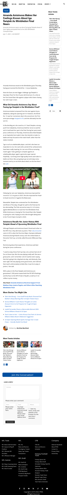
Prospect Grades (23, 475)
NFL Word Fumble (7, 468)
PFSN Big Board (22, 471)
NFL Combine (22, 467)
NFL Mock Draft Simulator (9, 444)
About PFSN (55, 447)
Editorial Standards (57, 444)
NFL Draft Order (22, 469)
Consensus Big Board (24, 473)
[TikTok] (37, 488)
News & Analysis (23, 464)
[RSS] (33, 488)
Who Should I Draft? (40, 479)
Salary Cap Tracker (23, 451)
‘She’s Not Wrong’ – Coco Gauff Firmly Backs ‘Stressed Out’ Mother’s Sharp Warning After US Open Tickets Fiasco (8, 355)
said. (7, 164)
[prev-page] (4, 364)
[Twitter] (42, 488)
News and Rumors (23, 447)
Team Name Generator (41, 481)
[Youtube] (47, 488)
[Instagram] (24, 488)
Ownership (55, 453)
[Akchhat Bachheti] (6, 328)
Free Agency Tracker (24, 449)
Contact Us (55, 449)
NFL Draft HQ (22, 462)
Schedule (37, 449)
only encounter (37, 231)
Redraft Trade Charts (40, 477)
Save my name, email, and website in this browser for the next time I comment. (33, 413)
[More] (60, 111)
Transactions (21, 453)
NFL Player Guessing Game (9, 464)
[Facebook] (19, 488)
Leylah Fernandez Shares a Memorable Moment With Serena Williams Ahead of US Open (36, 354)
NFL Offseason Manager (8, 456)
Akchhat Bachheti (23, 328)
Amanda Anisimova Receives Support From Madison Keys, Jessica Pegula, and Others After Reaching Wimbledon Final (22, 285)
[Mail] (28, 488)
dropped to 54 (19, 118)
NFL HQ (20, 444)
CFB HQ (37, 444)
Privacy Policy (55, 451)
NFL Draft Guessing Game (9, 466)
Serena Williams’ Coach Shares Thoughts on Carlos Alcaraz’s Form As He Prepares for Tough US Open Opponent (21, 304)
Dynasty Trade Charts (41, 475)
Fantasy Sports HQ (40, 459)
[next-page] (7, 364)
